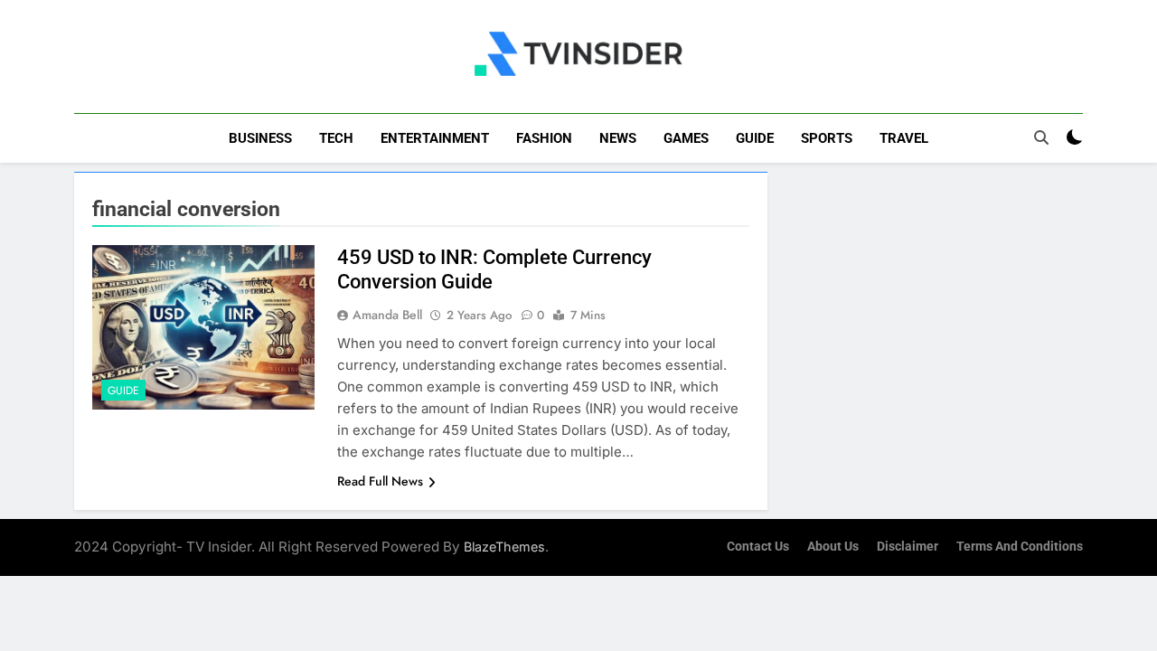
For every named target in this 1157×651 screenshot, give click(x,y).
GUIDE (755, 138)
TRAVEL (904, 138)
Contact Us (758, 546)
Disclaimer (907, 546)
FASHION (544, 138)
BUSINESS (260, 138)
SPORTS (826, 138)
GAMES (686, 138)
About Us (833, 546)
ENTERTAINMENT (435, 138)
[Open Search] (1041, 137)
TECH (336, 138)
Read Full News (380, 481)
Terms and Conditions (1019, 546)
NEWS (617, 138)
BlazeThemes (504, 546)
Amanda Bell (387, 315)
